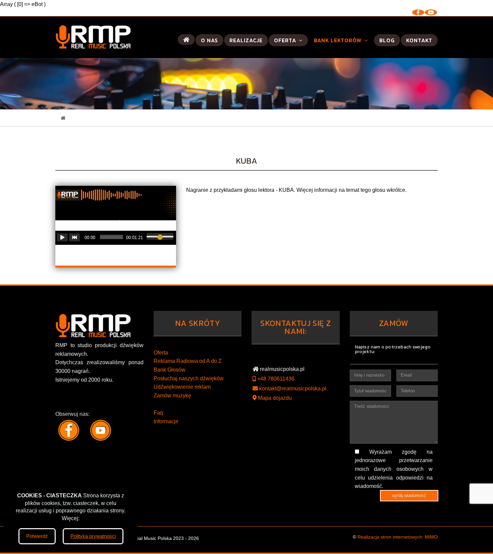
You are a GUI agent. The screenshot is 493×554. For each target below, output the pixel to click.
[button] (186, 39)
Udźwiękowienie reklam (182, 387)
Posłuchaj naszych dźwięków (189, 378)
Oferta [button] (286, 40)
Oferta (161, 352)
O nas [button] (209, 40)
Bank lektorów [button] (338, 40)
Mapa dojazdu (274, 398)
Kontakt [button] (419, 40)
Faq (158, 413)
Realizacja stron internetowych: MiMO (398, 537)
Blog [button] (387, 40)
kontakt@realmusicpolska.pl (292, 388)
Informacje (166, 421)
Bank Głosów (169, 370)
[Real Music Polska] (93, 37)
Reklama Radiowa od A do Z (188, 361)
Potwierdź (37, 536)
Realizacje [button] (246, 40)
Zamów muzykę (172, 395)
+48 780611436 (275, 379)
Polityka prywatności (93, 536)
